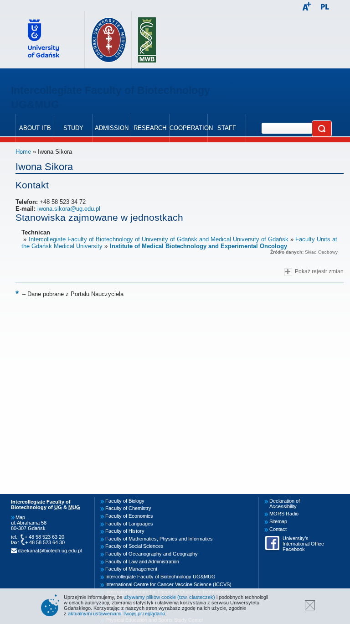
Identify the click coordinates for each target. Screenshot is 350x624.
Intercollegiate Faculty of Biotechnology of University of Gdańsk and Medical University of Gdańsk (158, 239)
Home (23, 151)
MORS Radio (284, 513)
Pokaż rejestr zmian (319, 271)
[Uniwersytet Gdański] (48, 39)
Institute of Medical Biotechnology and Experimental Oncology (198, 246)
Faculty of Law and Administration (142, 561)
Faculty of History (124, 531)
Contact (278, 529)
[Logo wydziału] (147, 39)
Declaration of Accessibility (284, 503)
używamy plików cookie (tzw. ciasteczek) (169, 597)
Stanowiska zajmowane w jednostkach (99, 217)
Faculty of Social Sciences (134, 546)
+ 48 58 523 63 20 (44, 537)
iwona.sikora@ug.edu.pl (68, 208)
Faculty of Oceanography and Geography (151, 553)
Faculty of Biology (124, 501)
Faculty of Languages (129, 523)
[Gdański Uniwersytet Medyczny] (108, 39)
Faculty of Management (131, 569)
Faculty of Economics (129, 516)
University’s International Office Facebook (303, 544)
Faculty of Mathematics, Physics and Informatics (159, 538)
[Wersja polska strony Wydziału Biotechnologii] (324, 7)
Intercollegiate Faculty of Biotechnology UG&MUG (160, 576)
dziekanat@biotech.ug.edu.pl (50, 550)
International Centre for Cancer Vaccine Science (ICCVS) (168, 584)
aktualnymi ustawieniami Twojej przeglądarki (116, 613)
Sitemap (278, 521)
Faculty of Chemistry (128, 508)
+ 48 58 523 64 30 (45, 542)
